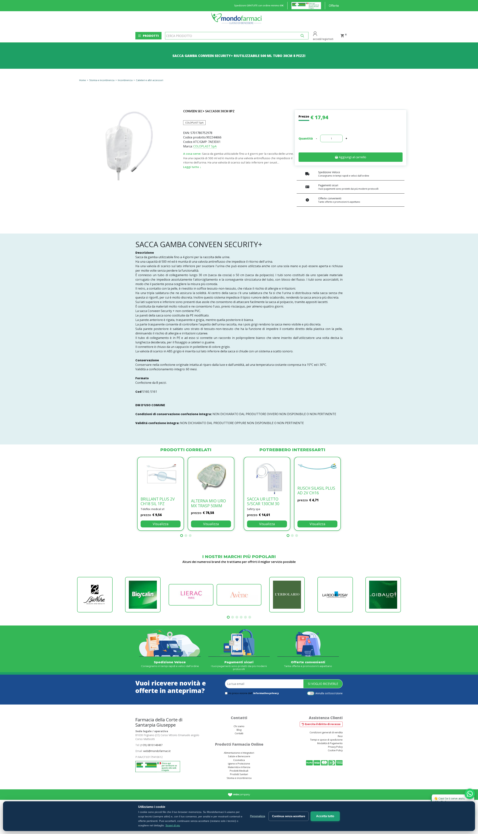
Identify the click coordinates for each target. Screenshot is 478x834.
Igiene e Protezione (239, 763)
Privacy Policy (335, 746)
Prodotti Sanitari (239, 774)
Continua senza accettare (288, 816)
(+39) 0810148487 (151, 745)
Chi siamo (239, 726)
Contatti (239, 733)
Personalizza (257, 816)
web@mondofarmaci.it (157, 751)
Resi (340, 736)
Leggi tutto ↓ (192, 167)
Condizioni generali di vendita (326, 732)
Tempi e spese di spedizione (326, 739)
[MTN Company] (239, 794)
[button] (181, 535)
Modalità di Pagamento (330, 743)
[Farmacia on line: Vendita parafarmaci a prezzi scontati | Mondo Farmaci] (237, 20)
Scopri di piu (172, 825)
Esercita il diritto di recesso (323, 724)
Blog (239, 729)
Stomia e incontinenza (239, 778)
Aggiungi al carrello (352, 157)
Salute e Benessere (239, 756)
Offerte (334, 6)
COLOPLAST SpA (194, 122)
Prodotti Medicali (239, 770)
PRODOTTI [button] (151, 36)
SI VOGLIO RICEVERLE (323, 684)
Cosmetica (239, 760)
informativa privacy (266, 693)
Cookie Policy (335, 750)
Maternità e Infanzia (239, 767)
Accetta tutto (325, 816)
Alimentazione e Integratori (239, 752)
